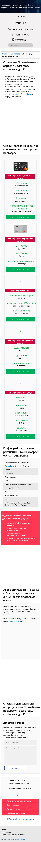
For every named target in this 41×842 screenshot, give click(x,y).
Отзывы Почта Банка (16, 813)
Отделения (20, 22)
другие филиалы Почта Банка (18, 94)
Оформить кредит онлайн (21, 29)
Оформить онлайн (20, 217)
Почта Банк (9, 466)
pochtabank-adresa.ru (16, 839)
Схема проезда (13, 809)
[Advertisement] (20, 121)
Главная (21, 16)
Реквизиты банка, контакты (19, 801)
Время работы (13, 805)
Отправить (15, 768)
